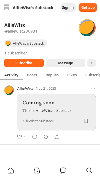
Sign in (68, 7)
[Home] (6, 7)
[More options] (93, 88)
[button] (10, 170)
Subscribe (23, 63)
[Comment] (34, 137)
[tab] (11, 74)
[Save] (86, 121)
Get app (88, 7)
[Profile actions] (91, 63)
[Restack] (45, 137)
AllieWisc (25, 88)
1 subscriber (15, 53)
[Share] (57, 137)
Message (65, 63)
